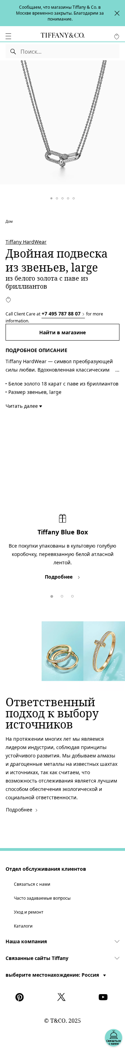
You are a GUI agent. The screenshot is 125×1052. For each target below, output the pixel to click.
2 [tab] (60, 595)
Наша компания (26, 941)
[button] (8, 36)
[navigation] (8, 36)
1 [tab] (50, 595)
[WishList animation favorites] (116, 36)
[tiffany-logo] (62, 36)
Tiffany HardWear (26, 241)
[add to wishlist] (8, 300)
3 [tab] (71, 595)
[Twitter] (62, 997)
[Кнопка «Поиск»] (13, 51)
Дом (9, 221)
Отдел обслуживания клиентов (46, 869)
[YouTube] (104, 997)
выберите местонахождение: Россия (53, 974)
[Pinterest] (20, 997)
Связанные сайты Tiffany (37, 958)
